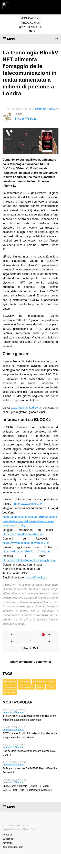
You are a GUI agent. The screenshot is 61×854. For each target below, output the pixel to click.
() (30, 661)
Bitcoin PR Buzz (26, 118)
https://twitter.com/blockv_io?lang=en (26, 551)
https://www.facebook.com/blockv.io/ (26, 542)
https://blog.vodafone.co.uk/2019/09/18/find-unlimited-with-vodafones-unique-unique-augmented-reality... (30, 521)
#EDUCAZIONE (30, 18)
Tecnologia (10, 687)
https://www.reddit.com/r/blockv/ (23, 534)
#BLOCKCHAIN (30, 22)
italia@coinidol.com (13, 846)
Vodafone (24, 681)
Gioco (40, 687)
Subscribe (8, 838)
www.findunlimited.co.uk (26, 407)
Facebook (9, 692)
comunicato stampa (43, 681)
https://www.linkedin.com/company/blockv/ (29, 560)
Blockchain (10, 681)
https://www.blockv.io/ (28, 503)
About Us (7, 834)
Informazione (26, 687)
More (32, 30)
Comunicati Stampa (46, 109)
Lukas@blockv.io (36, 577)
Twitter (50, 687)
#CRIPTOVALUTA (30, 27)
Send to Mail (30, 648)
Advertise (8, 842)
